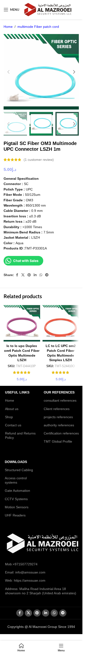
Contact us (13, 425)
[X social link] (23, 275)
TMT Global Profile (58, 441)
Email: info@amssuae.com (25, 572)
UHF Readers (15, 515)
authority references (59, 425)
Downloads (16, 462)
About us (11, 409)
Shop (9, 417)
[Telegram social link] (47, 275)
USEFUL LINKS (17, 392)
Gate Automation (17, 490)
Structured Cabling (19, 470)
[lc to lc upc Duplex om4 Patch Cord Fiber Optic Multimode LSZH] (22, 323)
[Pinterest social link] (29, 275)
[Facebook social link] (17, 275)
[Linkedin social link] (35, 275)
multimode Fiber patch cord (38, 27)
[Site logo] (48, 9)
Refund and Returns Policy (20, 435)
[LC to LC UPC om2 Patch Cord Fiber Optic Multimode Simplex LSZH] (61, 323)
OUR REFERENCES (59, 392)
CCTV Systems (16, 499)
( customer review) (39, 160)
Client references (57, 409)
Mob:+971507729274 (21, 564)
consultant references (60, 400)
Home (8, 27)
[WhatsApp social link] (41, 275)
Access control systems (16, 480)
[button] (8, 72)
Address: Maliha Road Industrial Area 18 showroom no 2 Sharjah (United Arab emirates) (40, 591)
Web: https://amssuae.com (25, 580)
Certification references (61, 433)
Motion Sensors (16, 507)
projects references (58, 417)
